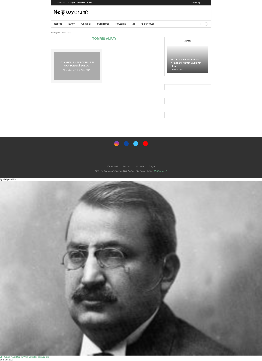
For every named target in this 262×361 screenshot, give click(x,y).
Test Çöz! (58, 24)
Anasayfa (55, 33)
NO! (133, 24)
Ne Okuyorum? (160, 171)
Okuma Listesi (103, 24)
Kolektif (72, 70)
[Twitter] (135, 143)
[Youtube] (145, 143)
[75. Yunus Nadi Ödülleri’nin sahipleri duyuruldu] (131, 268)
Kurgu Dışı (85, 24)
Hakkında (81, 3)
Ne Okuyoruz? (147, 24)
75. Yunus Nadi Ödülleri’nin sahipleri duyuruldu (24, 357)
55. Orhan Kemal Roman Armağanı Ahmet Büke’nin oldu (186, 63)
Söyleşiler (120, 24)
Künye (89, 3)
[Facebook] (205, 3)
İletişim (72, 3)
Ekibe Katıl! (61, 3)
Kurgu (72, 24)
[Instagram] (116, 143)
